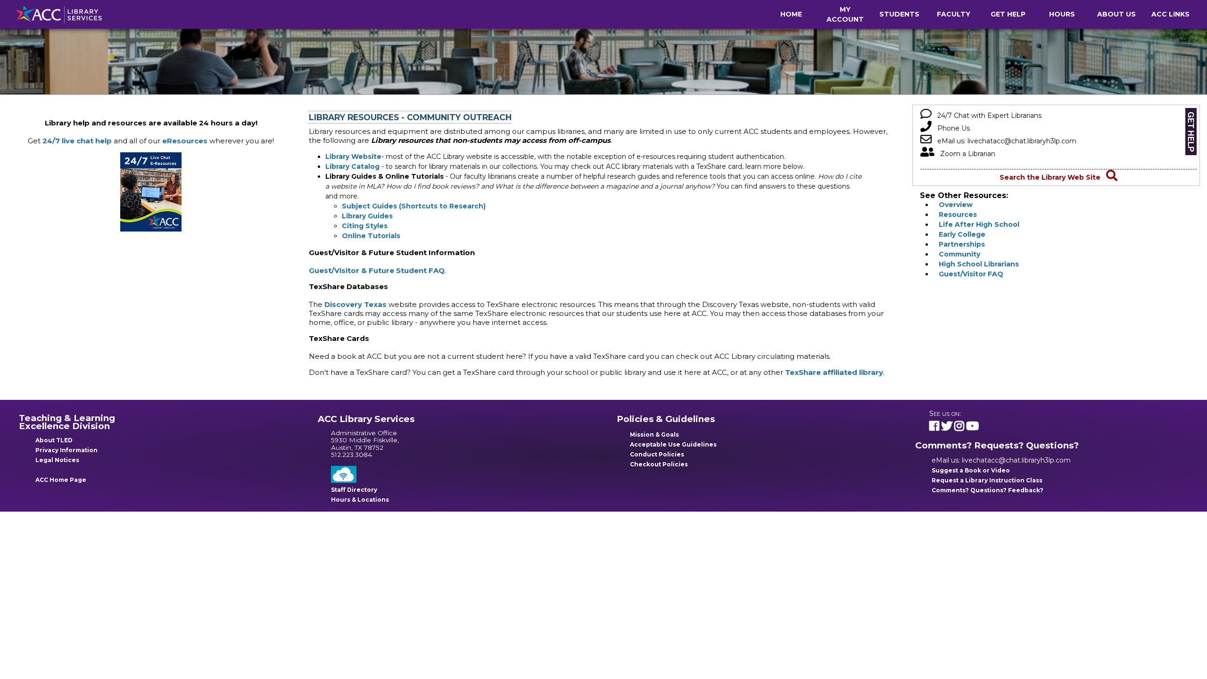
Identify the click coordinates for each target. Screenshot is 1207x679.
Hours (1062, 14)
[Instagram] (959, 427)
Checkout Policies (659, 464)
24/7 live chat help (77, 140)
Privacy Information (66, 450)
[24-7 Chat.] (151, 228)
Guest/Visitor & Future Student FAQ (377, 270)
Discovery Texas (355, 304)
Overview (953, 204)
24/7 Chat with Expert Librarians (987, 115)
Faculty (953, 14)
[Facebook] (934, 427)
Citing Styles (365, 226)
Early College (959, 234)
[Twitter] (946, 427)
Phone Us (951, 128)
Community (956, 254)
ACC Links (1170, 14)
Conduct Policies (657, 454)
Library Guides (367, 216)
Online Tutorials (371, 236)
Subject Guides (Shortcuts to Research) (414, 206)
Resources (955, 214)
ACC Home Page (60, 479)
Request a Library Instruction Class (987, 480)
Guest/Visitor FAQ (968, 274)
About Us (1116, 14)
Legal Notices (57, 460)
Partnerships (959, 244)
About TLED (54, 440)
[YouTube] (972, 427)
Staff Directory (354, 489)
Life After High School (976, 224)
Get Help (1008, 14)
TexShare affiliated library (834, 372)
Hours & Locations (360, 499)
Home (791, 14)
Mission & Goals (654, 434)
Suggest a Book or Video (971, 470)
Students (899, 14)
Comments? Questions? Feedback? (987, 490)
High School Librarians (976, 264)
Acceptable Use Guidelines (673, 444)
